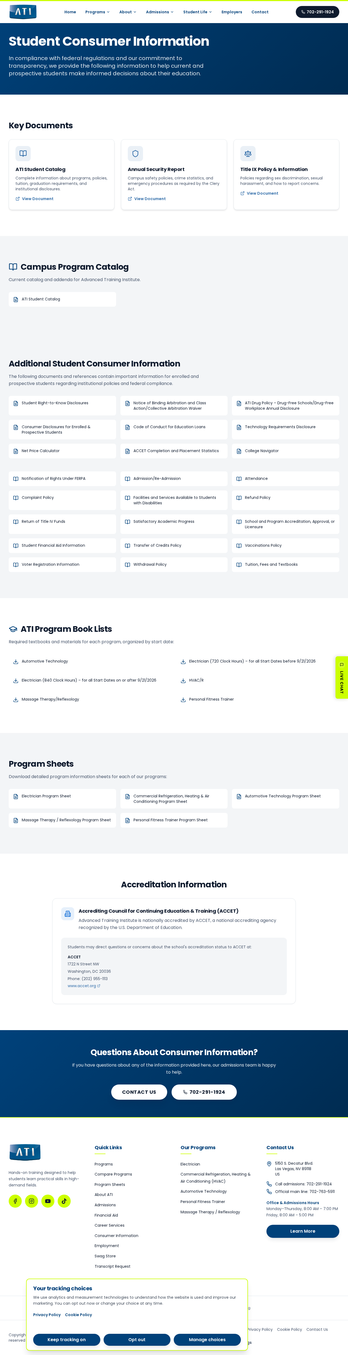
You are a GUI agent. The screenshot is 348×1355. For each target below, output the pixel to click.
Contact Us (139, 1092)
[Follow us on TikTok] (64, 1201)
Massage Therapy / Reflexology (210, 1212)
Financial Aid (106, 1215)
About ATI (104, 1194)
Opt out (136, 1340)
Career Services (110, 1225)
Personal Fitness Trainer (203, 1201)
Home (70, 12)
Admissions (157, 12)
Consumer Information (116, 1235)
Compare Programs (113, 1174)
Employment (107, 1245)
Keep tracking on (67, 1340)
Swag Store (105, 1256)
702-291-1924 (320, 12)
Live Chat (342, 682)
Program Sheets (110, 1184)
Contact (260, 12)
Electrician (190, 1164)
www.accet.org (82, 986)
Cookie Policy (289, 1329)
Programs (95, 12)
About (125, 12)
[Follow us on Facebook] (15, 1201)
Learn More (302, 1231)
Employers (232, 12)
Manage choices (207, 1340)
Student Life (195, 12)
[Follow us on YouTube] (47, 1201)
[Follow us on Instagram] (31, 1201)
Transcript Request (112, 1266)
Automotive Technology (204, 1191)
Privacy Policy (260, 1329)
